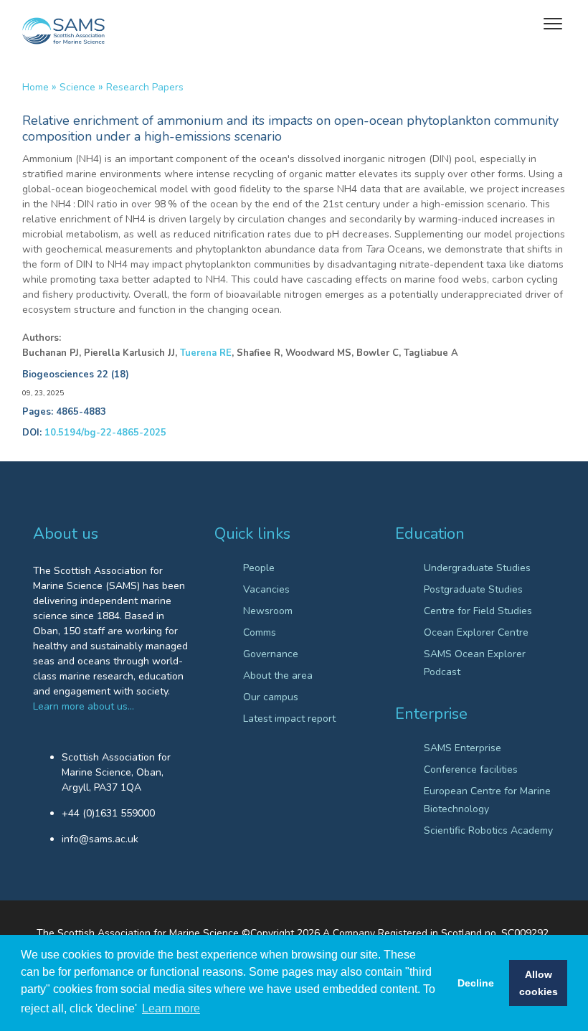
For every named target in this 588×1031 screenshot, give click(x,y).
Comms (259, 632)
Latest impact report (289, 718)
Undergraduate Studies (477, 568)
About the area (278, 675)
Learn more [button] (171, 1008)
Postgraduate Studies (473, 589)
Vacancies (266, 589)
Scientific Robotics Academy (488, 830)
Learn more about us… (83, 706)
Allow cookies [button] (538, 983)
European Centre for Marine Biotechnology (487, 800)
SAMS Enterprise (462, 748)
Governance (270, 654)
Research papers (145, 87)
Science (77, 87)
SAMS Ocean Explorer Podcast (475, 663)
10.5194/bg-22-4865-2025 (105, 432)
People (259, 568)
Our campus (270, 697)
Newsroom (268, 611)
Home (35, 87)
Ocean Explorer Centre (476, 632)
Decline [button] (475, 983)
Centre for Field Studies (478, 611)
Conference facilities (471, 769)
